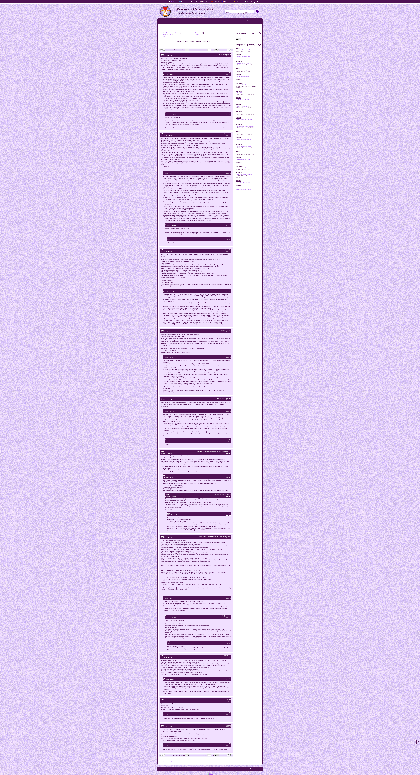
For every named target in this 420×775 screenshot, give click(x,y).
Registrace (251, 13)
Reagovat (228, 56)
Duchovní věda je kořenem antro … (245, 84)
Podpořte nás (244, 21)
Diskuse (180, 21)
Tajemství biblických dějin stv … (244, 106)
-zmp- (173, 21)
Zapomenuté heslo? (243, 13)
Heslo (246, 12)
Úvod (161, 21)
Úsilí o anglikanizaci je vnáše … (244, 50)
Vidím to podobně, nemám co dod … (246, 63)
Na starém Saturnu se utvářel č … (245, 146)
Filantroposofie (200, 21)
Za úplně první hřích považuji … (244, 159)
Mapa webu (258, 769)
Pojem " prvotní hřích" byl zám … (245, 119)
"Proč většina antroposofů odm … (245, 93)
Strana (205, 50)
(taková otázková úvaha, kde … (244, 153)
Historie (189, 21)
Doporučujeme (223, 21)
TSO (167, 21)
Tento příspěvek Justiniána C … (244, 99)
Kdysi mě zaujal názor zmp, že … (244, 113)
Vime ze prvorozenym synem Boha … (245, 174)
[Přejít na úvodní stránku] (188, 16)
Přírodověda (198, 33)
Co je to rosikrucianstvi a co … (244, 76)
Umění (164, 36)
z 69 (213, 50)
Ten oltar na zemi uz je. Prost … (244, 182)
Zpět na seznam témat (167, 762)
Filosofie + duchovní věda (170, 33)
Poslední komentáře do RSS (243, 189)
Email (227, 12)
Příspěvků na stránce (179, 50)
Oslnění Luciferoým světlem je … (244, 133)
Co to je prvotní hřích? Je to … (244, 167)
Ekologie (197, 34)
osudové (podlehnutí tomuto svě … (245, 126)
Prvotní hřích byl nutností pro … (244, 139)
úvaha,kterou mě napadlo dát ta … (245, 70)
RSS (251, 769)
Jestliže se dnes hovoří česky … (244, 56)
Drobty (233, 21)
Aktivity (212, 21)
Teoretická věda (167, 34)
